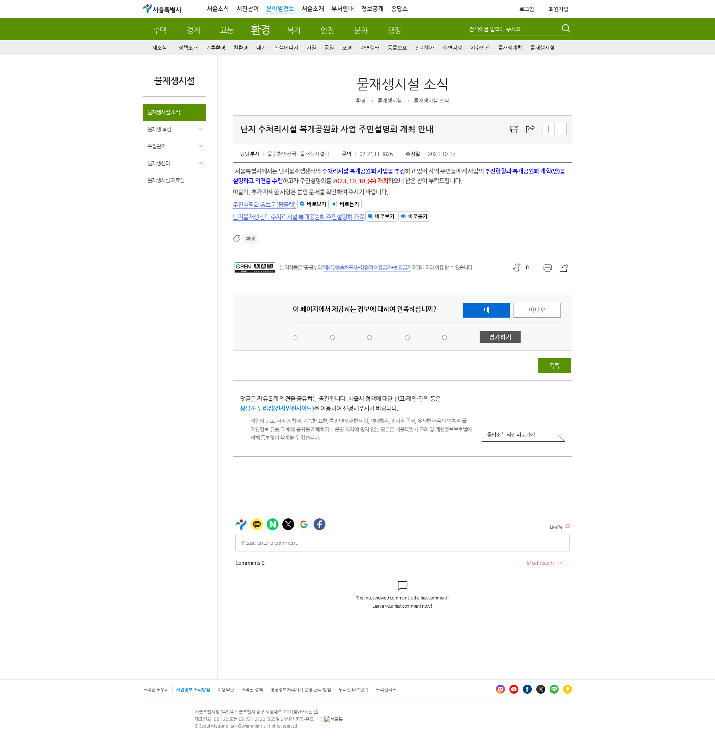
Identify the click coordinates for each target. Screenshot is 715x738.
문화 (361, 30)
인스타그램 (500, 689)
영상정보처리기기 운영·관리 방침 (300, 689)
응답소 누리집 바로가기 (511, 435)
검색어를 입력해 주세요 (495, 29)
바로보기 (316, 204)
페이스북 (527, 689)
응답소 (399, 8)
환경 (260, 29)
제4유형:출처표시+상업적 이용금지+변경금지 (367, 267)
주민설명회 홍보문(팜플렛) (264, 204)
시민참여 (247, 8)
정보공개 (372, 8)
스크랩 (530, 129)
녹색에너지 (286, 48)
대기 (261, 48)
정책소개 (188, 48)
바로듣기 (349, 204)
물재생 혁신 (159, 129)
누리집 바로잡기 (353, 689)
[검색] (567, 29)
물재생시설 (542, 48)
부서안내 (342, 8)
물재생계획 (510, 48)
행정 (394, 30)
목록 (554, 365)
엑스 (540, 689)
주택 (159, 30)
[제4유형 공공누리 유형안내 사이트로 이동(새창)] (255, 268)
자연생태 (369, 48)
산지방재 (425, 48)
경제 (193, 30)
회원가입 (558, 9)
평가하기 (500, 337)
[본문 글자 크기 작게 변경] (560, 129)
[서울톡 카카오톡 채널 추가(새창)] (333, 719)
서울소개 (313, 8)
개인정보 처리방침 (193, 689)
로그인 (526, 9)
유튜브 (513, 689)
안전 (327, 30)
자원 (311, 48)
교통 (226, 30)
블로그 (554, 689)
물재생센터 (158, 163)
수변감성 (452, 48)
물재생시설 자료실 (165, 180)
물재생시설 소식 (163, 112)
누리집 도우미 (156, 689)
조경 (347, 48)
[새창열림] (514, 129)
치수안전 (480, 48)
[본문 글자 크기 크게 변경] (549, 129)
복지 (294, 30)
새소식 (159, 48)
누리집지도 (386, 689)
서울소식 (218, 8)
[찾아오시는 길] (305, 711)
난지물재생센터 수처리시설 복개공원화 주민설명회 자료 (299, 216)
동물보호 (397, 48)
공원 (329, 48)
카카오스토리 (567, 689)
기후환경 (215, 48)
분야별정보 (280, 8)
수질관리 (156, 146)
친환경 (240, 48)
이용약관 (225, 689)
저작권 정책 (252, 689)
